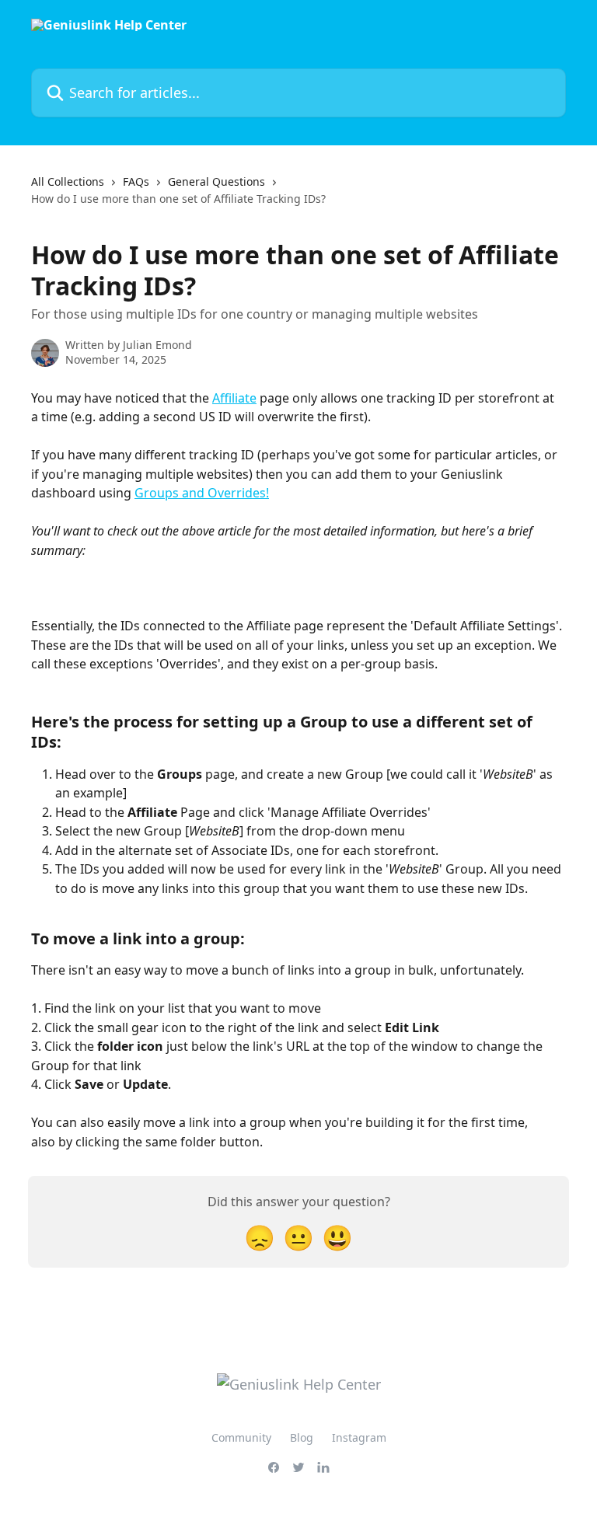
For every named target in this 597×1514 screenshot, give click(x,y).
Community (241, 1437)
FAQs (136, 181)
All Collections (67, 181)
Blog (301, 1437)
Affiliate (234, 397)
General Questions (216, 181)
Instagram (359, 1437)
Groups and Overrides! (201, 492)
